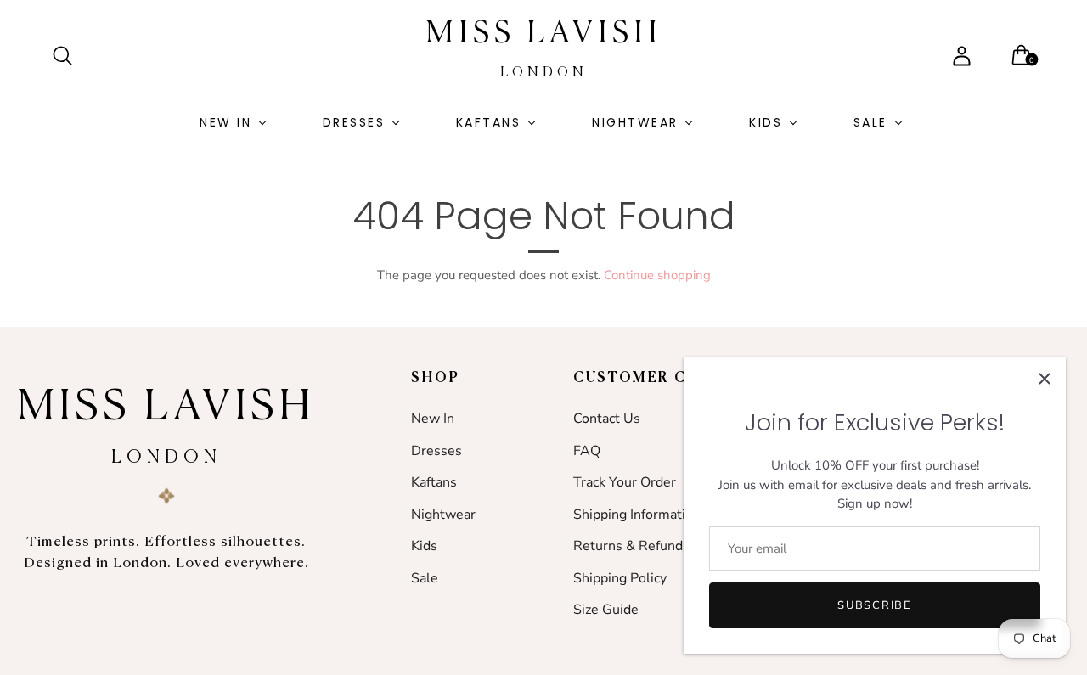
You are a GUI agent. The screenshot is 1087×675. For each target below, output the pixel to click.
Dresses (354, 122)
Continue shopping (657, 275)
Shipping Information (637, 514)
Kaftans (488, 122)
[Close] (1044, 378)
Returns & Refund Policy (648, 546)
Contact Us (606, 418)
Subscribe (874, 605)
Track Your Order (624, 482)
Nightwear (635, 122)
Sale (870, 122)
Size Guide (606, 609)
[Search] (69, 56)
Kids (765, 122)
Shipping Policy (620, 578)
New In (225, 122)
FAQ (586, 451)
